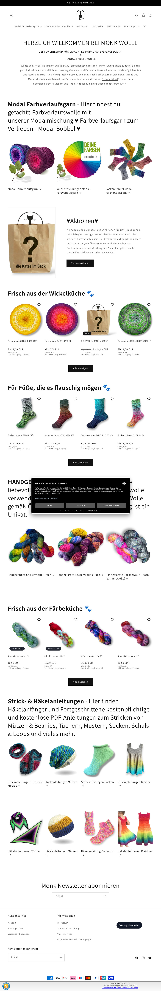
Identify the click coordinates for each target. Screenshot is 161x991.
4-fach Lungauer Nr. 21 (18, 656)
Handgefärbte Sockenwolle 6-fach (78, 575)
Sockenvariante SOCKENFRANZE (59, 435)
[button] (11, 15)
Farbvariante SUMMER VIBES (57, 341)
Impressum (62, 922)
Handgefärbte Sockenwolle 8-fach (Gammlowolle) (127, 576)
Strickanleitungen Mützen (60, 782)
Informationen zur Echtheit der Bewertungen (120, 987)
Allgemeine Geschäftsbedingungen (74, 939)
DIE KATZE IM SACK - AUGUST (94, 341)
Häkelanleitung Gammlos (97, 851)
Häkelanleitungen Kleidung (135, 851)
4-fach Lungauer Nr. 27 (128, 656)
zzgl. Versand (23, 354)
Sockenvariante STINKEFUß (20, 435)
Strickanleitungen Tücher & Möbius (25, 783)
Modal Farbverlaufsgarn (23, 189)
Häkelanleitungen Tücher (24, 851)
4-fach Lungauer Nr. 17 (54, 656)
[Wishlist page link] (136, 15)
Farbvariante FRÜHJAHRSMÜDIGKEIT (134, 341)
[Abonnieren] (105, 896)
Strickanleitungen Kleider (134, 782)
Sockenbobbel (110, 79)
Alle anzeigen (80, 368)
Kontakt (12, 922)
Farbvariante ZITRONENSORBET (22, 341)
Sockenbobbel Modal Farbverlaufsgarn (119, 190)
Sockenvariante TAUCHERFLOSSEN (97, 435)
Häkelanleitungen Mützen (60, 851)
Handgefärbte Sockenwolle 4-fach (29, 575)
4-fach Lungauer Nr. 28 (91, 656)
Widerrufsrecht (64, 933)
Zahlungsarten (15, 928)
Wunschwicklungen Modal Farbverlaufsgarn (73, 190)
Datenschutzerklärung (68, 928)
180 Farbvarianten (75, 65)
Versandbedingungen (19, 933)
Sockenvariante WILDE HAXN (131, 435)
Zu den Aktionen (80, 263)
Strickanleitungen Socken (97, 782)
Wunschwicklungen (119, 65)
